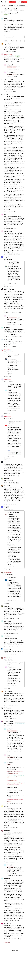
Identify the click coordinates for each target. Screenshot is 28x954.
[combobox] (20, 41)
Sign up (24, 1)
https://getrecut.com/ (12, 780)
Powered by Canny (14, 950)
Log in (18, 1)
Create (13, 1)
